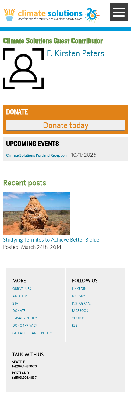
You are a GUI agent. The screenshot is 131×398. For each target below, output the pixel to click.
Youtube (79, 318)
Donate (19, 310)
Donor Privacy (25, 325)
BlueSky (78, 296)
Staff (16, 303)
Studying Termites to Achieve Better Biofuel (52, 239)
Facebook (80, 310)
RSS (74, 325)
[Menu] (119, 12)
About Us (20, 296)
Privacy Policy (24, 318)
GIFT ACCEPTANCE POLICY (32, 333)
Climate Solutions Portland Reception (36, 155)
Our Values (21, 288)
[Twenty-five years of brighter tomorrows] (92, 16)
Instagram (81, 303)
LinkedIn (79, 288)
